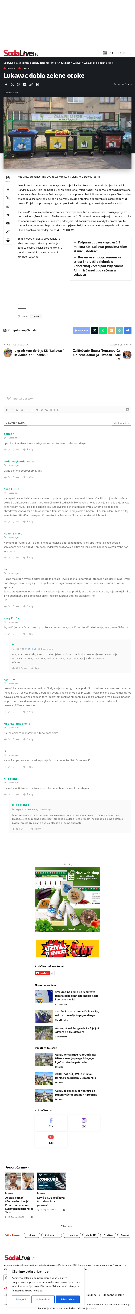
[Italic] (12, 410)
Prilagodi (21, 1299)
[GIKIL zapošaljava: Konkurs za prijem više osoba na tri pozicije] (44, 1095)
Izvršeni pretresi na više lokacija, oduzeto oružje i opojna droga (77, 1013)
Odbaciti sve (43, 1299)
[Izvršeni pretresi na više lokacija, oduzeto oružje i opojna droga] (44, 1016)
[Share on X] (12, 84)
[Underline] (17, 410)
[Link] (46, 410)
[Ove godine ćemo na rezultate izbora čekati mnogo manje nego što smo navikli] (44, 996)
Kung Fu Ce (30, 648)
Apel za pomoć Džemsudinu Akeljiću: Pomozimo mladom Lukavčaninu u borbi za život (19, 1205)
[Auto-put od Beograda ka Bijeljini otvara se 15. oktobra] (44, 1033)
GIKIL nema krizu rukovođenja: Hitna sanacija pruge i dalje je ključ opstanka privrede (75, 1058)
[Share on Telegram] (8, 215)
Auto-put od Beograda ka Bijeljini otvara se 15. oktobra (77, 1030)
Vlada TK (91, 1235)
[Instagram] (84, 1123)
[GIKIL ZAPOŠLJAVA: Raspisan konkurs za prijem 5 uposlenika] (44, 1078)
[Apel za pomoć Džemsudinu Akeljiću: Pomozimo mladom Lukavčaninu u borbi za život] (19, 1181)
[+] (56, 409)
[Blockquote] (36, 410)
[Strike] (22, 410)
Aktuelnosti (61, 1004)
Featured (11, 68)
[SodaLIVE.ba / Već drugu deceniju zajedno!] (21, 53)
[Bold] (7, 410)
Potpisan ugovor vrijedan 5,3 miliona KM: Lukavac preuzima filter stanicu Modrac (100, 246)
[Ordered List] (26, 410)
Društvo (108, 1235)
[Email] (24, 84)
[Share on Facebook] (6, 84)
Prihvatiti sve (68, 1299)
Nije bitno (30, 809)
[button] (105, 53)
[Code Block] (41, 410)
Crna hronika (61, 1020)
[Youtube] (51, 1140)
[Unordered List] (31, 410)
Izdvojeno (72, 1235)
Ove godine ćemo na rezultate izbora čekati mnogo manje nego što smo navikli (77, 995)
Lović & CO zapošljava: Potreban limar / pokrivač (51, 1201)
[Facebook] (51, 1123)
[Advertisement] (67, 24)
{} (51, 409)
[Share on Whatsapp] (18, 84)
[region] (45, 1286)
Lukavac (26, 68)
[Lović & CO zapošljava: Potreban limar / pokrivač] (51, 1181)
